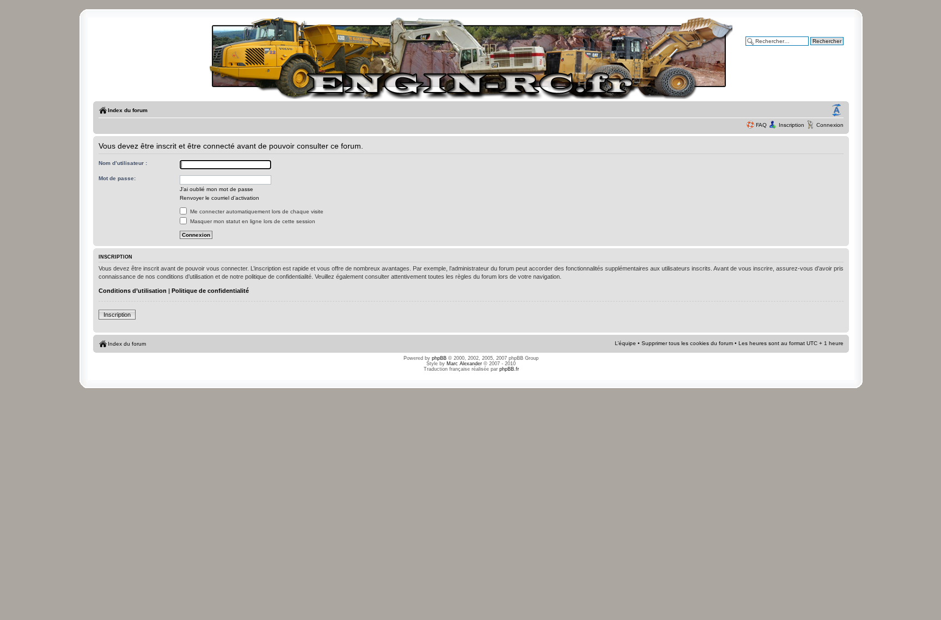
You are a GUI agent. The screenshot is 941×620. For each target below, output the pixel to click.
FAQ (761, 125)
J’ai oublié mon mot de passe (216, 189)
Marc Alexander (464, 363)
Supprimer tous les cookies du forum (687, 343)
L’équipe (625, 343)
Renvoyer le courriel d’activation (219, 198)
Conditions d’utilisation (133, 290)
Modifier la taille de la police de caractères (836, 110)
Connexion (830, 125)
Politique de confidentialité (210, 290)
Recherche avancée (818, 49)
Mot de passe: (117, 178)
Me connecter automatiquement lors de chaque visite (255, 211)
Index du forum (128, 110)
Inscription (791, 125)
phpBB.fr (509, 369)
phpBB (439, 358)
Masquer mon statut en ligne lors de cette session (251, 221)
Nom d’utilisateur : (123, 163)
